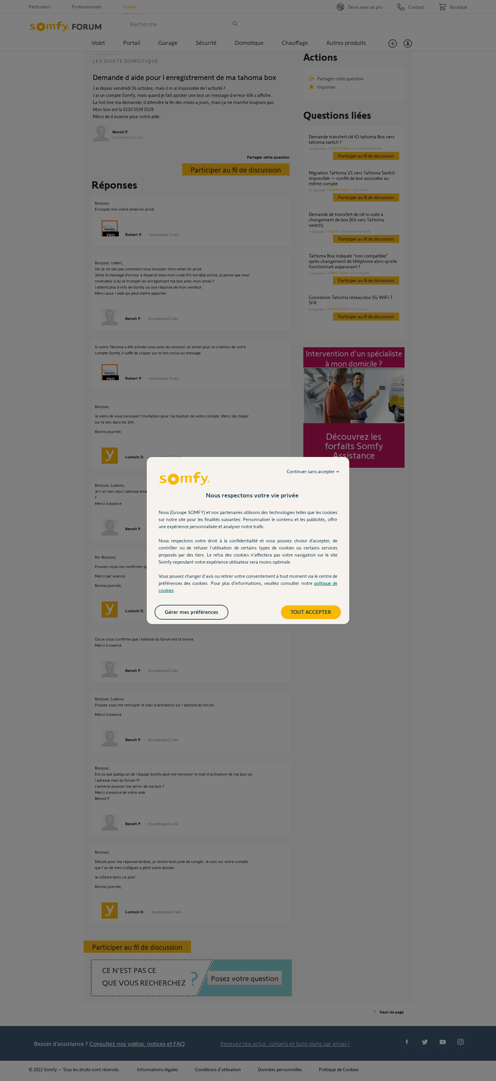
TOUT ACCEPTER (311, 612)
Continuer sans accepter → (313, 471)
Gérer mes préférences (191, 612)
